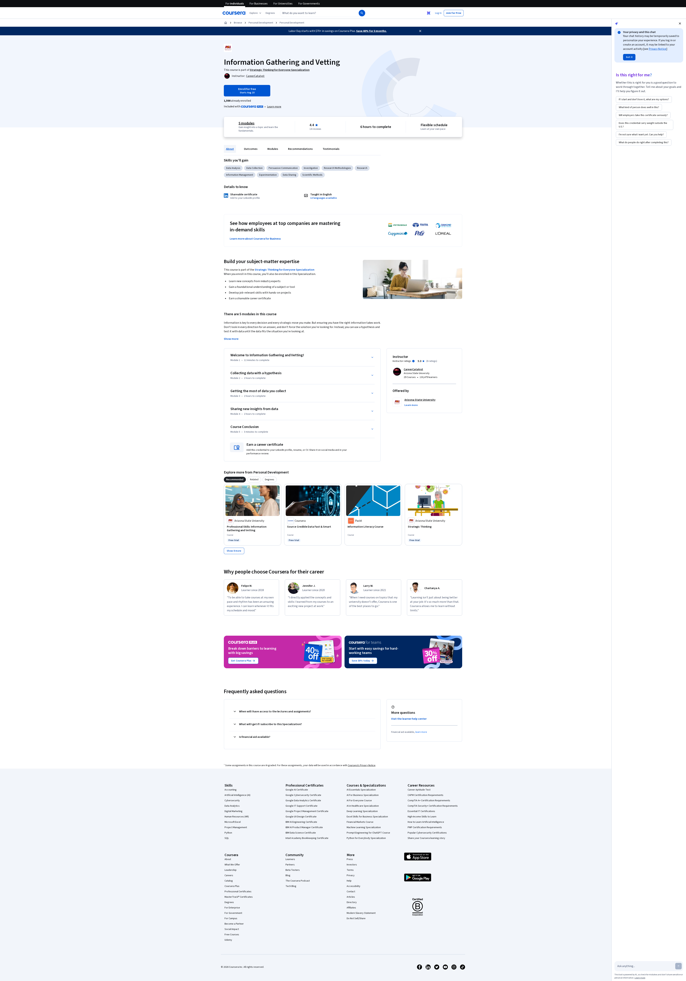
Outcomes (250, 149)
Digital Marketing (233, 811)
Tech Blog (291, 886)
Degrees (229, 902)
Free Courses (232, 934)
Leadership (231, 870)
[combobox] (315, 13)
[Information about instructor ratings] (413, 361)
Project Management (236, 827)
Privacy (351, 875)
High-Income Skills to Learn (422, 816)
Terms (350, 870)
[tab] (235, 479)
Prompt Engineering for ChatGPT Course (368, 833)
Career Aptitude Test (419, 790)
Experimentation (268, 175)
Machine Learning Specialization (364, 827)
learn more (421, 732)
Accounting (231, 790)
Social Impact (232, 929)
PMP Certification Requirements (425, 827)
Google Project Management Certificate (307, 811)
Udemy (228, 940)
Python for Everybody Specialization (366, 838)
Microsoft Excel (233, 822)
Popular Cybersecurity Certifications (427, 833)
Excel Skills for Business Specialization (367, 816)
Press (350, 859)
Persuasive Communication (283, 168)
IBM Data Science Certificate (301, 833)
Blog (288, 875)
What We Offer (232, 864)
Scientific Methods (312, 175)
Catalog (229, 881)
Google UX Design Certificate (301, 816)
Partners (290, 864)
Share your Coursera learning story (426, 838)
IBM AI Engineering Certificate (301, 822)
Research (362, 168)
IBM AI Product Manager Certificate (304, 827)
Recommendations (300, 149)
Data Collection (254, 168)
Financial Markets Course (360, 822)
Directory (352, 902)
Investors (352, 864)
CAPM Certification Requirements (425, 795)
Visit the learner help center (409, 719)
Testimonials (331, 149)
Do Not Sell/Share (356, 918)
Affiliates (351, 907)
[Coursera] (234, 13)
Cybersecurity (232, 800)
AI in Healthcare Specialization (363, 806)
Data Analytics (232, 806)
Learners (290, 859)
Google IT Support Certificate (301, 806)
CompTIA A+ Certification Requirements (429, 800)
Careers (229, 875)
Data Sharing (289, 175)
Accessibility (353, 886)
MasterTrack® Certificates (239, 897)
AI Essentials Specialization (361, 790)
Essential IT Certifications (421, 811)
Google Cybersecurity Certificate (303, 795)
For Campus (231, 918)
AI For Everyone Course (359, 800)
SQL (227, 838)
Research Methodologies (337, 168)
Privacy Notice (657, 49)
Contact (351, 891)
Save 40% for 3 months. (371, 31)
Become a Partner (234, 924)
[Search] (362, 13)
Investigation (311, 168)
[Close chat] (680, 23)
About (230, 149)
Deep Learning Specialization (362, 811)
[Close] (420, 31)
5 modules (246, 123)
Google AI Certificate (297, 790)
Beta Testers (293, 870)
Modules (272, 149)
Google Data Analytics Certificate (303, 800)
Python (228, 833)
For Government (233, 913)
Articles (351, 897)
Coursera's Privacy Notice (361, 765)
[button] (270, 13)
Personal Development (261, 23)
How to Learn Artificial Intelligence (426, 822)
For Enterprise (232, 907)
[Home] (225, 23)
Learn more (274, 107)
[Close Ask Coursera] (428, 13)
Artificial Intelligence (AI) (237, 795)
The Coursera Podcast (298, 881)
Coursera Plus (232, 886)
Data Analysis (233, 168)
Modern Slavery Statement (361, 913)
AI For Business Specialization (363, 795)
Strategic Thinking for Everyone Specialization (284, 270)
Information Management (239, 175)
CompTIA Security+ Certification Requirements (433, 806)
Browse (238, 23)
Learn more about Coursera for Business (255, 239)
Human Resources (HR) (237, 816)
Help (349, 881)
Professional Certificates (238, 891)
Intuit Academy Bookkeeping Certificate (307, 838)
